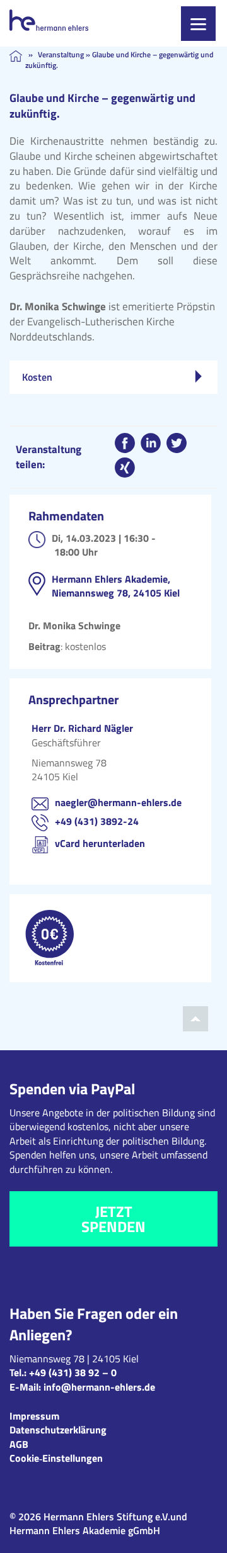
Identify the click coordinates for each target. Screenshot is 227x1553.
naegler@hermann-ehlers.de (118, 802)
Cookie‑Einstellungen (56, 1458)
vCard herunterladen (100, 843)
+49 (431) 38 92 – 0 (73, 1372)
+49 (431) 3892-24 (97, 821)
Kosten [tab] (37, 376)
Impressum (34, 1415)
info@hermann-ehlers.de (99, 1386)
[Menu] (198, 23)
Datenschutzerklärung (58, 1429)
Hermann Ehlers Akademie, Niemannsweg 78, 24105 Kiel (116, 585)
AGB (18, 1444)
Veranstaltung (61, 54)
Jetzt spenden (113, 1219)
